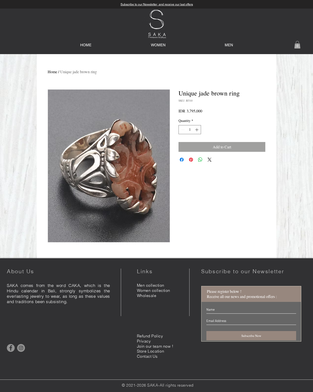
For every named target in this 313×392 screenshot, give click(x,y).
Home (52, 71)
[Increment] (197, 129)
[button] (297, 44)
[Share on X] (209, 160)
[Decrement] (182, 129)
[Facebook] (11, 348)
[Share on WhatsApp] (200, 160)
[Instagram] (21, 348)
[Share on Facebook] (182, 160)
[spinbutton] (189, 129)
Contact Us (147, 356)
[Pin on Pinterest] (191, 160)
